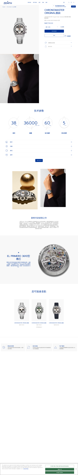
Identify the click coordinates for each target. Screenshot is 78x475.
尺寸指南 (62, 26)
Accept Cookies (59, 472)
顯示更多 (46, 18)
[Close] (76, 469)
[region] (39, 469)
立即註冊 (73, 6)
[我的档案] (73, 2)
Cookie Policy (25, 468)
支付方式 (50, 46)
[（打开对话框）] (37, 52)
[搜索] (68, 2)
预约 (54, 35)
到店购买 (69, 36)
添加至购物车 (54, 31)
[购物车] (71, 2)
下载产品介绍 (39, 160)
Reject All (60, 469)
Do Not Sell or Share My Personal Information (60, 466)
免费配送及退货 (51, 43)
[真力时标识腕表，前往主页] (8, 2)
